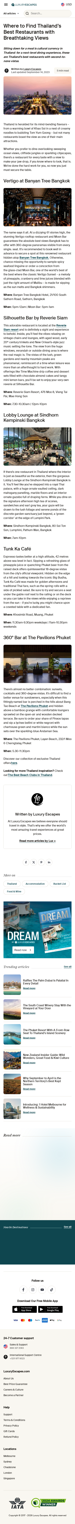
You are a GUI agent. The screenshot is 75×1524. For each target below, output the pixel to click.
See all (68, 966)
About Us (8, 1378)
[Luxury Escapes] (24, 4)
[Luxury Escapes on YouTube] (42, 1290)
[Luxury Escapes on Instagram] (33, 1290)
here (14, 763)
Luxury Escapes (32, 69)
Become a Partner (13, 1395)
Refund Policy (11, 1436)
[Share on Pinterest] (41, 862)
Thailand (12, 883)
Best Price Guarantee (15, 1384)
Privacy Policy (11, 1425)
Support (7, 1414)
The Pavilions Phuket (34, 706)
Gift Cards (9, 1431)
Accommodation (35, 883)
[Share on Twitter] (34, 862)
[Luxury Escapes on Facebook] (23, 1290)
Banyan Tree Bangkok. (34, 257)
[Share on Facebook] (26, 862)
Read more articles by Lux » (37, 841)
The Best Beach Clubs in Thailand (30, 775)
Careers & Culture (13, 1389)
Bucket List (59, 883)
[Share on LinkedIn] (49, 862)
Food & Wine (14, 891)
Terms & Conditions (14, 1420)
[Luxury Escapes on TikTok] (52, 1290)
